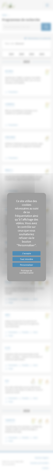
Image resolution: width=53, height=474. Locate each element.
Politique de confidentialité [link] (26, 271)
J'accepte (26, 253)
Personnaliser (26, 264)
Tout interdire (26, 259)
